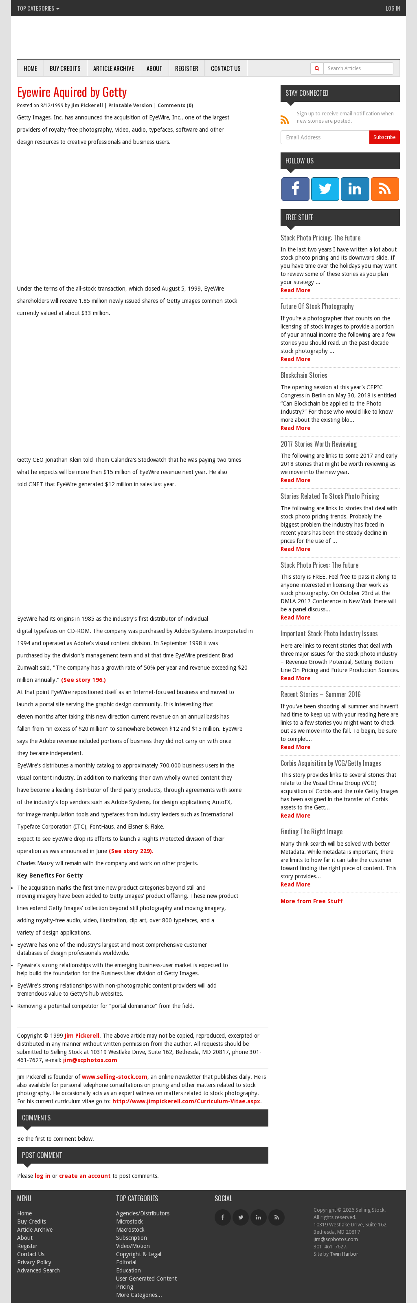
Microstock (129, 1221)
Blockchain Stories (304, 375)
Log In (393, 8)
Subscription (131, 1238)
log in (42, 1176)
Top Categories (36, 8)
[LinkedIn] (258, 1217)
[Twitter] (241, 1217)
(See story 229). (131, 851)
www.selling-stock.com (114, 1077)
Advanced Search (38, 1270)
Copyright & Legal (138, 1254)
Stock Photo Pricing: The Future (320, 238)
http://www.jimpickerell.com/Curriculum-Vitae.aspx (186, 1101)
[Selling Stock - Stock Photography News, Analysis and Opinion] (111, 38)
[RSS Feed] (276, 1217)
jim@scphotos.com (90, 1060)
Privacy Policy (34, 1262)
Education (128, 1270)
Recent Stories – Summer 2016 (321, 694)
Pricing (124, 1286)
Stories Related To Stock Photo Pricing (330, 496)
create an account (85, 1176)
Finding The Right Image (311, 831)
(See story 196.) (83, 680)
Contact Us (226, 68)
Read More (296, 290)
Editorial (126, 1262)
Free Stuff (299, 217)
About (154, 68)
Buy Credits (65, 68)
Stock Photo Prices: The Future (319, 565)
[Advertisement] (142, 223)
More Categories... (139, 1295)
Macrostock (130, 1229)
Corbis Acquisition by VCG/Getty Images (331, 763)
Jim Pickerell (87, 105)
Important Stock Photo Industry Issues (329, 633)
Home (30, 68)
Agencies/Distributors (142, 1213)
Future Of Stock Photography (317, 306)
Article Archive (113, 68)
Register (186, 68)
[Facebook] (223, 1217)
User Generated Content (146, 1278)
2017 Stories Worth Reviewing (319, 444)
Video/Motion (133, 1246)
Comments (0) (175, 105)
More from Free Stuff (312, 901)
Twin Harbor (344, 1254)
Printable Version (130, 105)
